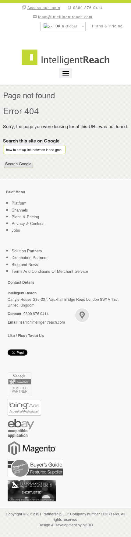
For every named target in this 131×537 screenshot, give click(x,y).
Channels (20, 210)
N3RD (88, 524)
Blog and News (25, 264)
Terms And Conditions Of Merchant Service (50, 271)
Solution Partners (27, 251)
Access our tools (43, 7)
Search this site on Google (31, 141)
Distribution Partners (30, 257)
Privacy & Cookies (28, 223)
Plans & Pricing (107, 25)
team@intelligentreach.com (65, 16)
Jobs (16, 230)
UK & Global (65, 26)
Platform (19, 203)
